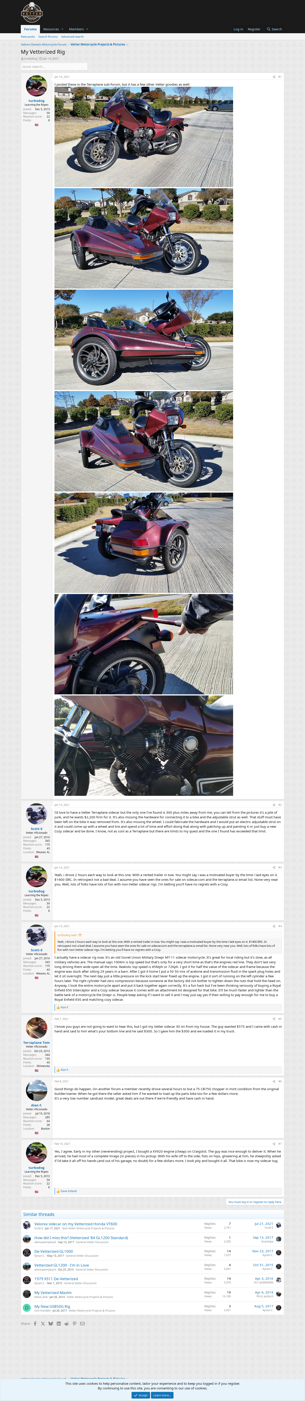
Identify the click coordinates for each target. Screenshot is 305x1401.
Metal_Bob (41, 1297)
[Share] (274, 77)
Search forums (48, 37)
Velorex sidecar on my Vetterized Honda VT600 (75, 1223)
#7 (280, 1144)
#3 (280, 867)
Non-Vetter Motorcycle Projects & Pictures (88, 1228)
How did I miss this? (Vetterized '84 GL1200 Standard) (81, 1237)
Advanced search (72, 37)
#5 (280, 1019)
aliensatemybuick (45, 1242)
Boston (45, 1129)
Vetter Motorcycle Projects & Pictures (90, 1297)
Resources (51, 29)
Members (76, 29)
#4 (280, 926)
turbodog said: (67, 935)
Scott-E (38, 1228)
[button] (62, 29)
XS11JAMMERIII (263, 1282)
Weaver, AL (43, 852)
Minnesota (43, 1066)
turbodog (30, 58)
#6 (280, 1081)
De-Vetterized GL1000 (53, 1251)
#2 (280, 805)
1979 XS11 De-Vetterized (56, 1278)
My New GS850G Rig (52, 1306)
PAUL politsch (265, 1296)
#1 (280, 77)
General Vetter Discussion (92, 1242)
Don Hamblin (42, 1310)
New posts (28, 37)
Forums (30, 29)
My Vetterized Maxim (53, 1292)
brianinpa (267, 1241)
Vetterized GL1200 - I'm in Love (61, 1265)
